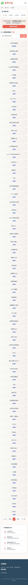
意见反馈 (5, 572)
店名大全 (3, 567)
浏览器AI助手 (17, 567)
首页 (2, 7)
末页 (18, 519)
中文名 (7, 567)
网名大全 (7, 7)
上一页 (5, 519)
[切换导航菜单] (25, 3)
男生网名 (17, 15)
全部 (6, 15)
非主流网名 (23, 15)
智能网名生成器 (13, 26)
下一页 (23, 519)
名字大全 (9, 3)
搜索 (24, 36)
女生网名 (11, 15)
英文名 (11, 567)
